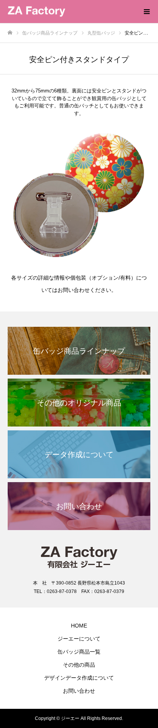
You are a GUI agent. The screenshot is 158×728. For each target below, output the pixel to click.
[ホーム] (10, 32)
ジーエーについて (79, 639)
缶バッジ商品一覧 (79, 652)
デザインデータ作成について (79, 678)
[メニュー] (146, 11)
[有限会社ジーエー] (71, 11)
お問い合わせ (79, 691)
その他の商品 (79, 665)
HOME (79, 626)
